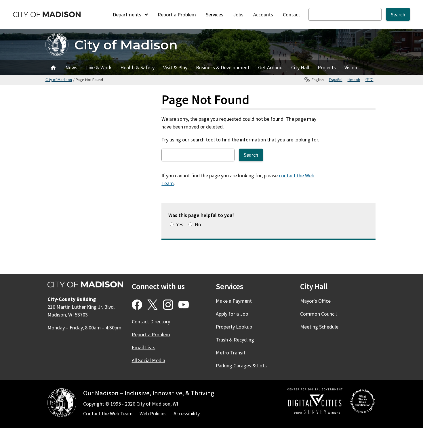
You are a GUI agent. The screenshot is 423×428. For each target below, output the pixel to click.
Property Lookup (234, 326)
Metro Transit (230, 352)
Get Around (270, 67)
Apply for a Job (232, 313)
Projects (327, 67)
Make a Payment (234, 301)
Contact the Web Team (108, 413)
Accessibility (187, 413)
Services (214, 14)
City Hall (300, 67)
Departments (127, 14)
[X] (152, 305)
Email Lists (143, 347)
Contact (291, 14)
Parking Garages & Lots (241, 365)
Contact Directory (151, 321)
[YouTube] (183, 305)
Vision (350, 67)
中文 (369, 79)
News (71, 67)
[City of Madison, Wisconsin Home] (61, 403)
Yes (179, 224)
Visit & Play (175, 67)
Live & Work (99, 67)
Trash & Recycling (235, 339)
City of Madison (126, 45)
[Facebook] (137, 305)
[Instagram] (168, 305)
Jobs (238, 14)
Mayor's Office (315, 301)
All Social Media (148, 360)
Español (335, 79)
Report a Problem (177, 14)
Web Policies (153, 413)
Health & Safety (137, 67)
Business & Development (222, 67)
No (198, 224)
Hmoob (354, 79)
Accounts (263, 14)
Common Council (318, 313)
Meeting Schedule (319, 326)
